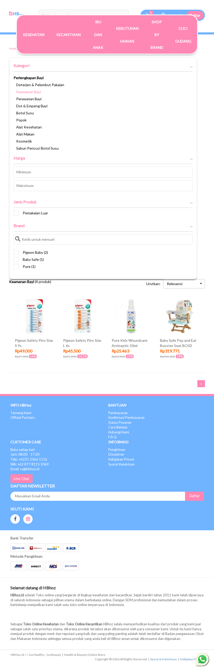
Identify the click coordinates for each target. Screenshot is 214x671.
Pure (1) (29, 266)
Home (13, 48)
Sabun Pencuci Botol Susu (37, 148)
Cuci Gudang (183, 34)
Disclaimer (116, 454)
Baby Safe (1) (33, 259)
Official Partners (22, 417)
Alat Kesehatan (29, 127)
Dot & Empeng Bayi (31, 106)
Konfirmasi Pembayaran (126, 417)
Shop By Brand (157, 35)
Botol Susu (25, 113)
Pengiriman (116, 450)
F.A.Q (112, 437)
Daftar (195, 15)
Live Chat (21, 478)
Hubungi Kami (118, 432)
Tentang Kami (20, 413)
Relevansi (174, 283)
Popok (21, 120)
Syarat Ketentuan (121, 464)
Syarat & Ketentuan (163, 659)
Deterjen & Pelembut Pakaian (40, 85)
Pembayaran (118, 413)
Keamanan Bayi (28, 92)
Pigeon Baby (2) (35, 252)
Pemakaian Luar (35, 213)
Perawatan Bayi (28, 99)
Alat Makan (25, 134)
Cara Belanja (117, 427)
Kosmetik (24, 141)
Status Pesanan (120, 422)
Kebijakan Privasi (121, 459)
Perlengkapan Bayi (29, 77)
